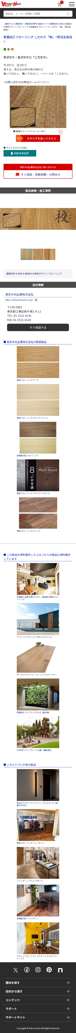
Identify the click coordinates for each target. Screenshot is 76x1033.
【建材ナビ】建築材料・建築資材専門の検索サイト (26, 23)
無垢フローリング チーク (28, 380)
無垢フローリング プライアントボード (33, 493)
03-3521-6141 (23, 315)
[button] (73, 221)
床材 (62, 23)
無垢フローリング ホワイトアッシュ (32, 418)
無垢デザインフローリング (16, 26)
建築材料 (54, 23)
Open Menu (72, 4)
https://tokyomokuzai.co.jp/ (20, 299)
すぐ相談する (38, 327)
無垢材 (69, 23)
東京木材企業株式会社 (19, 294)
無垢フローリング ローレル (28, 531)
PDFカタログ (21, 153)
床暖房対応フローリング (27, 455)
